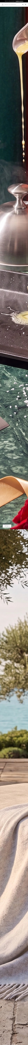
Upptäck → (7, 526)
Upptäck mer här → (19, 1)
